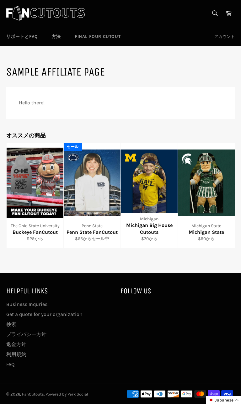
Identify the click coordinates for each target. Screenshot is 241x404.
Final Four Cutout (97, 36)
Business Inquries (26, 304)
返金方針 (16, 344)
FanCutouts (33, 394)
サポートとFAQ (22, 36)
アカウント (224, 36)
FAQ (10, 364)
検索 (11, 324)
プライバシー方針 (26, 334)
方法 (56, 36)
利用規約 (16, 354)
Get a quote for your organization (44, 314)
